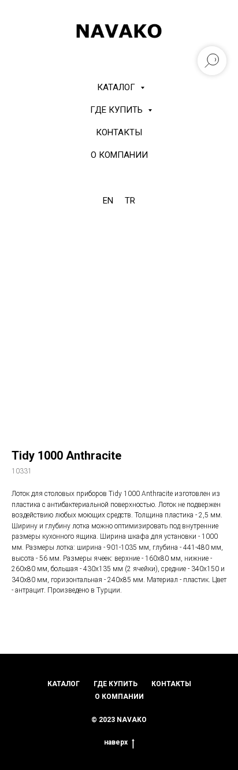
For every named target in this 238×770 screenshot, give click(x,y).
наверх (116, 742)
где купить (115, 684)
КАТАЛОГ (117, 87)
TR (130, 200)
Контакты (119, 132)
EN (108, 200)
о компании (119, 697)
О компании (119, 155)
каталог (63, 684)
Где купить (117, 110)
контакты (171, 684)
